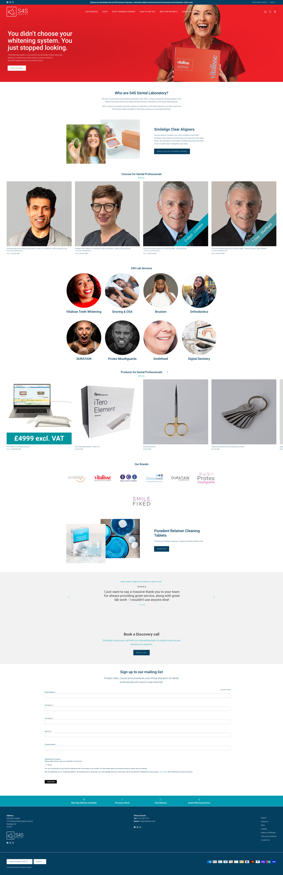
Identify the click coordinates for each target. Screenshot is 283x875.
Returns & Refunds (268, 833)
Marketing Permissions (53, 759)
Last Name (49, 718)
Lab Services (91, 12)
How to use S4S (147, 12)
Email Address (50, 692)
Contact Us (265, 840)
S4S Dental (14, 867)
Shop (105, 12)
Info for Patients (169, 12)
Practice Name (50, 744)
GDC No (48, 731)
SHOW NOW (161, 549)
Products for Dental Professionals (141, 372)
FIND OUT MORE (16, 68)
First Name (49, 705)
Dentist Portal (190, 12)
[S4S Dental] (17, 12)
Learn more (163, 772)
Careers (264, 829)
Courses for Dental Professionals (141, 174)
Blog (263, 825)
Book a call (141, 652)
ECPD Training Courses (123, 12)
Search (263, 818)
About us (264, 821)
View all (141, 178)
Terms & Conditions (268, 836)
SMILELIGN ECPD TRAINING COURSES (172, 151)
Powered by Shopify (25, 867)
